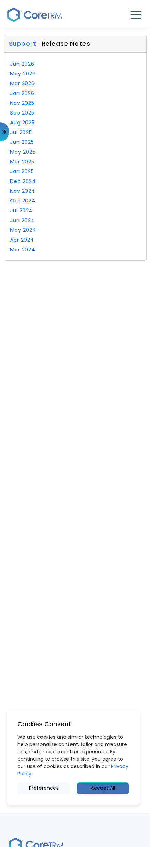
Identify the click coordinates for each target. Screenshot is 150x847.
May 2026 (23, 73)
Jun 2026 (22, 63)
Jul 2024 (21, 210)
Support (23, 43)
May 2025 (23, 151)
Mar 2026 (22, 83)
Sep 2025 (22, 112)
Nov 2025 (22, 103)
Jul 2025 (21, 132)
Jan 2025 (22, 171)
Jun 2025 (22, 142)
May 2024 (23, 230)
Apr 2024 (22, 239)
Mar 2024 (22, 249)
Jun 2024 (22, 220)
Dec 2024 (23, 181)
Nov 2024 (22, 190)
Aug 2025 (22, 122)
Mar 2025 (22, 161)
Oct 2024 (23, 200)
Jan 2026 (22, 93)
